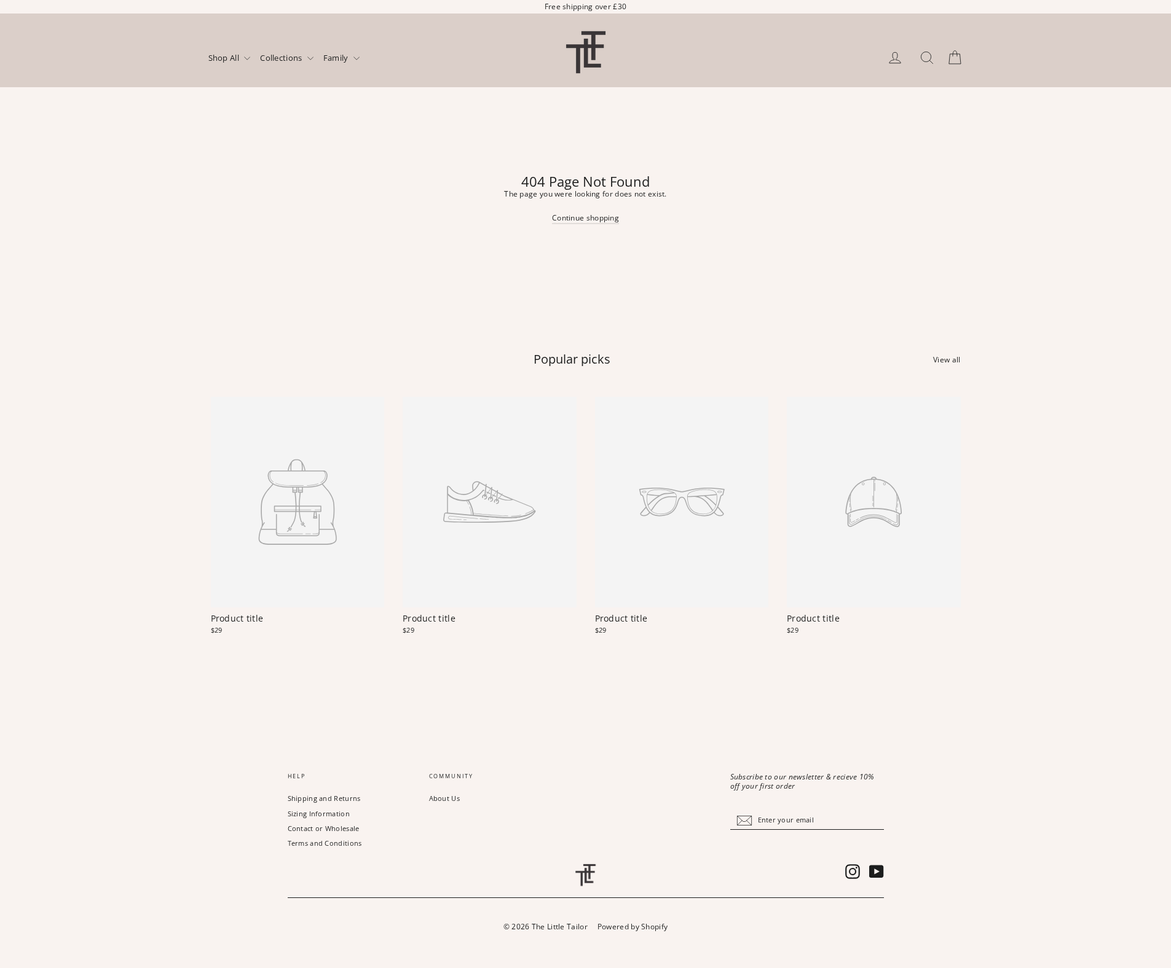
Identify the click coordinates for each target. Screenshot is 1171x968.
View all (946, 359)
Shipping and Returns (324, 798)
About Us (444, 798)
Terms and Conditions (325, 843)
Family (336, 58)
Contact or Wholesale (324, 828)
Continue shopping (585, 218)
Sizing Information (319, 813)
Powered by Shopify (632, 926)
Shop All (225, 58)
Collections (282, 58)
